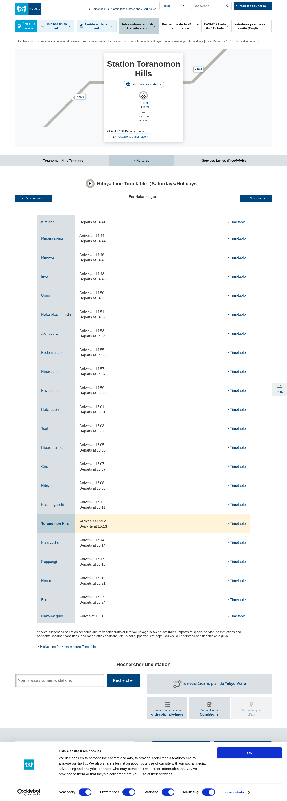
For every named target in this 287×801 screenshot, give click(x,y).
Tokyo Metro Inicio (26, 41)
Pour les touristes (252, 6)
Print (280, 391)
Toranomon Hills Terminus (63, 160)
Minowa (47, 257)
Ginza (46, 467)
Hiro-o (46, 581)
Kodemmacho (52, 352)
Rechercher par (209, 712)
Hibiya (46, 486)
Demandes (98, 9)
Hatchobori (50, 409)
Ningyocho (50, 371)
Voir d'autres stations (146, 84)
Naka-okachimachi (56, 314)
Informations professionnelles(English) (133, 9)
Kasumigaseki (52, 505)
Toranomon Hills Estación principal (112, 41)
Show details (233, 792)
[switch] (128, 792)
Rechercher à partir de (214, 684)
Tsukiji (46, 428)
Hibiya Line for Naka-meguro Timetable (177, 41)
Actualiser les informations (133, 136)
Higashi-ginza (52, 447)
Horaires (142, 160)
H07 (199, 69)
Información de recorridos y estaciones (64, 41)
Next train (256, 198)
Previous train (33, 198)
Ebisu (45, 600)
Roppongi (49, 562)
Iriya (44, 276)
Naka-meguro (52, 616)
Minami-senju (52, 238)
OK (249, 753)
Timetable (238, 222)
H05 (81, 96)
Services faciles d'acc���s (224, 160)
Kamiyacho (50, 543)
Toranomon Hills (55, 524)
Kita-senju (49, 222)
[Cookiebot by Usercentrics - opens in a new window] (29, 792)
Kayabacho (50, 390)
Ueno (45, 295)
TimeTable (143, 41)
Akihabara (49, 333)
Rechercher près (251, 712)
